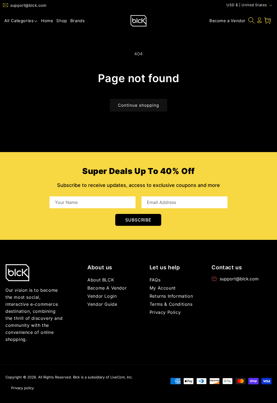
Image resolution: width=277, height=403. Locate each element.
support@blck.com (28, 5)
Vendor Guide (102, 304)
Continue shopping (138, 105)
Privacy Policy (165, 312)
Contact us (227, 267)
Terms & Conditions (171, 304)
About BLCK (100, 280)
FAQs (155, 280)
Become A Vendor (107, 288)
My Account (163, 288)
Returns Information (171, 296)
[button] (21, 20)
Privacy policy (22, 388)
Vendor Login (102, 296)
